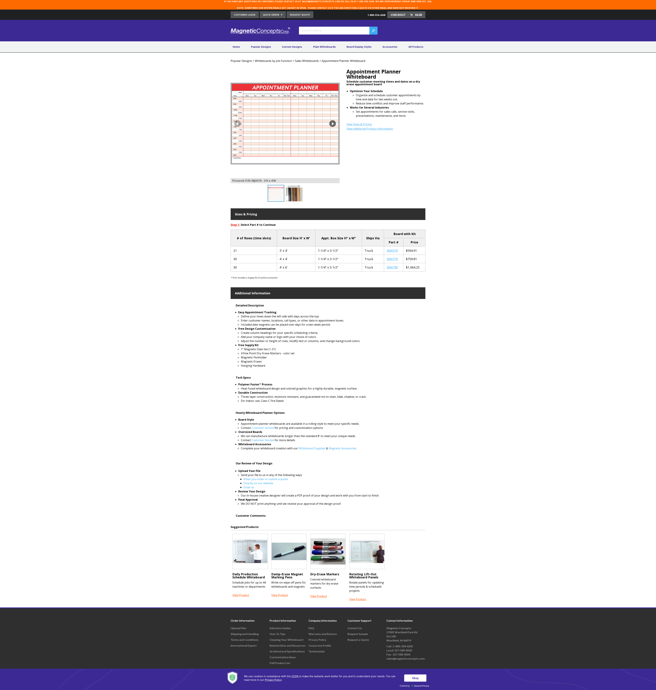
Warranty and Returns (323, 633)
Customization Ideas (283, 657)
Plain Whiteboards (324, 46)
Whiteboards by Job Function (273, 61)
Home (236, 46)
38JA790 (392, 267)
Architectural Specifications (287, 651)
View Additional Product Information (369, 128)
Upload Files (238, 628)
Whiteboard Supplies (312, 448)
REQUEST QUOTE (300, 14)
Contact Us (354, 628)
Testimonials (317, 651)
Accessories (389, 46)
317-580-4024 (401, 654)
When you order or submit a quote (265, 479)
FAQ (311, 628)
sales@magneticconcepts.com (405, 658)
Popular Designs (261, 46)
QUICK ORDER (271, 14)
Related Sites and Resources (287, 645)
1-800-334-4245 (376, 15)
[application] (328, 679)
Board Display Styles (359, 46)
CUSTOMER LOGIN (244, 14)
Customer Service (262, 428)
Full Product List (280, 663)
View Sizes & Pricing (359, 124)
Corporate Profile (320, 645)
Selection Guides (280, 628)
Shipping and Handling (245, 633)
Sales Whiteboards (307, 61)
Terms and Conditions (244, 639)
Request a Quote (358, 639)
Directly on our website (258, 483)
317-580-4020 (403, 650)
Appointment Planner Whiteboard (343, 61)
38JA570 (392, 251)
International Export (244, 645)
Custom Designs (292, 46)
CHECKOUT (406, 15)
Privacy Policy (317, 639)
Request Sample (357, 633)
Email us (248, 487)
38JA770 (392, 259)
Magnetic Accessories (342, 448)
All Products (415, 46)
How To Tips (277, 633)
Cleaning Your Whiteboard (286, 639)
